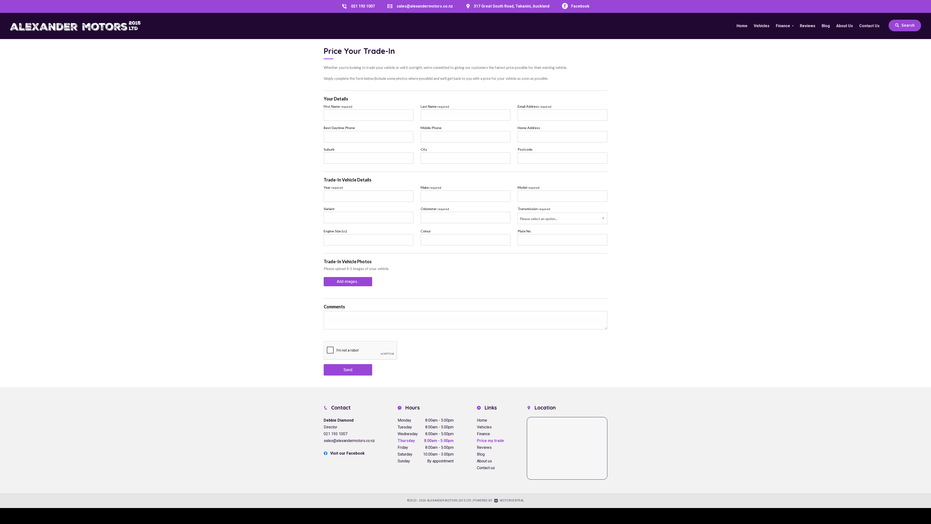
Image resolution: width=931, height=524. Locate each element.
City (424, 149)
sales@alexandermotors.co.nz (425, 6)
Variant (329, 209)
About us (484, 461)
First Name (338, 106)
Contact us (486, 468)
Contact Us (869, 26)
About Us (844, 26)
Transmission (534, 209)
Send (348, 370)
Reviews (807, 26)
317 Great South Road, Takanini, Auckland (511, 6)
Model (528, 187)
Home (742, 26)
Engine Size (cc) (335, 231)
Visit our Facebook (347, 453)
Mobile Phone (431, 128)
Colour (426, 231)
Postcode (525, 149)
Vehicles (762, 26)
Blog (826, 26)
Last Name (435, 106)
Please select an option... (538, 219)
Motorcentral (512, 500)
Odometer (435, 209)
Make (431, 187)
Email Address (534, 106)
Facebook (580, 6)
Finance (483, 434)
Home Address (529, 128)
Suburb (329, 149)
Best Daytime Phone (339, 128)
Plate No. (524, 231)
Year (333, 187)
